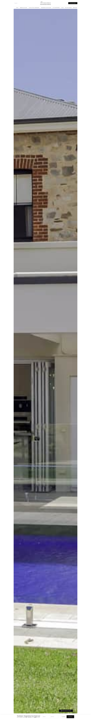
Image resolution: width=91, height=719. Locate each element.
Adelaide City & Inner (23, 7)
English (15, 3)
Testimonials (75, 7)
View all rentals (73, 3)
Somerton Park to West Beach (34, 7)
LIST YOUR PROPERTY (56, 7)
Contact (62, 7)
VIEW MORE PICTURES (66, 710)
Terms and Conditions (68, 7)
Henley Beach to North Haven (46, 7)
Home (17, 7)
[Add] (64, 716)
